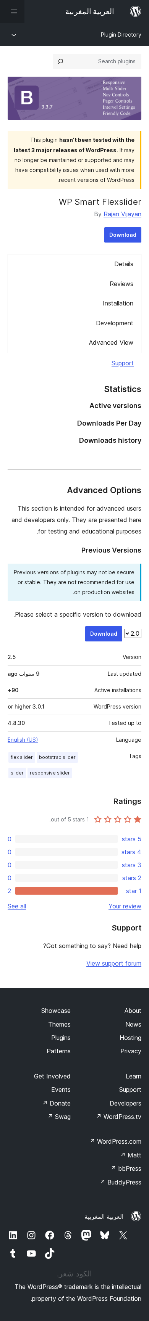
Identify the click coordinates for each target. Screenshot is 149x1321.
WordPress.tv (118, 1116)
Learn (133, 1076)
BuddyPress (120, 1182)
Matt (130, 1155)
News (133, 1024)
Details (123, 264)
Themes (59, 1024)
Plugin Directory (121, 34)
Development (114, 323)
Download (122, 234)
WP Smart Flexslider (100, 202)
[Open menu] (12, 11)
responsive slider (50, 773)
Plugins (61, 1037)
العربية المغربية (103, 1216)
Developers (125, 1103)
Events (61, 1089)
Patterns (59, 1051)
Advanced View (111, 342)
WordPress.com (115, 1141)
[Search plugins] (60, 61)
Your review (125, 906)
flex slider (22, 757)
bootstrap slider (57, 757)
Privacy (130, 1051)
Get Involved (52, 1076)
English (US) (23, 739)
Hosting (130, 1037)
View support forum (113, 963)
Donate (56, 1103)
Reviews (121, 284)
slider (17, 773)
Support (123, 363)
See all (17, 906)
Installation (118, 303)
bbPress (125, 1168)
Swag (59, 1116)
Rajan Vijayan (122, 214)
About (133, 1010)
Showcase (56, 1010)
